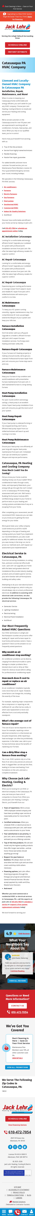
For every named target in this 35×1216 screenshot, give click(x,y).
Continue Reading (17, 971)
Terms (30, 1175)
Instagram (15, 1147)
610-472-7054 (17, 1212)
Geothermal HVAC (11, 204)
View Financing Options (17, 1125)
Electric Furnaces (10, 194)
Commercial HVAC (11, 208)
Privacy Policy (12, 1173)
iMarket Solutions (18, 1202)
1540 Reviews (24, 933)
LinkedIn (20, 1147)
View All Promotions (17, 1067)
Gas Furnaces (9, 197)
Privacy (26, 1175)
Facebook (10, 1147)
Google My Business (25, 1147)
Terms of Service (19, 1173)
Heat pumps (9, 201)
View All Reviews (17, 981)
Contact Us (17, 1005)
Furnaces (7, 190)
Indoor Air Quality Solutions (15, 211)
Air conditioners (10, 187)
